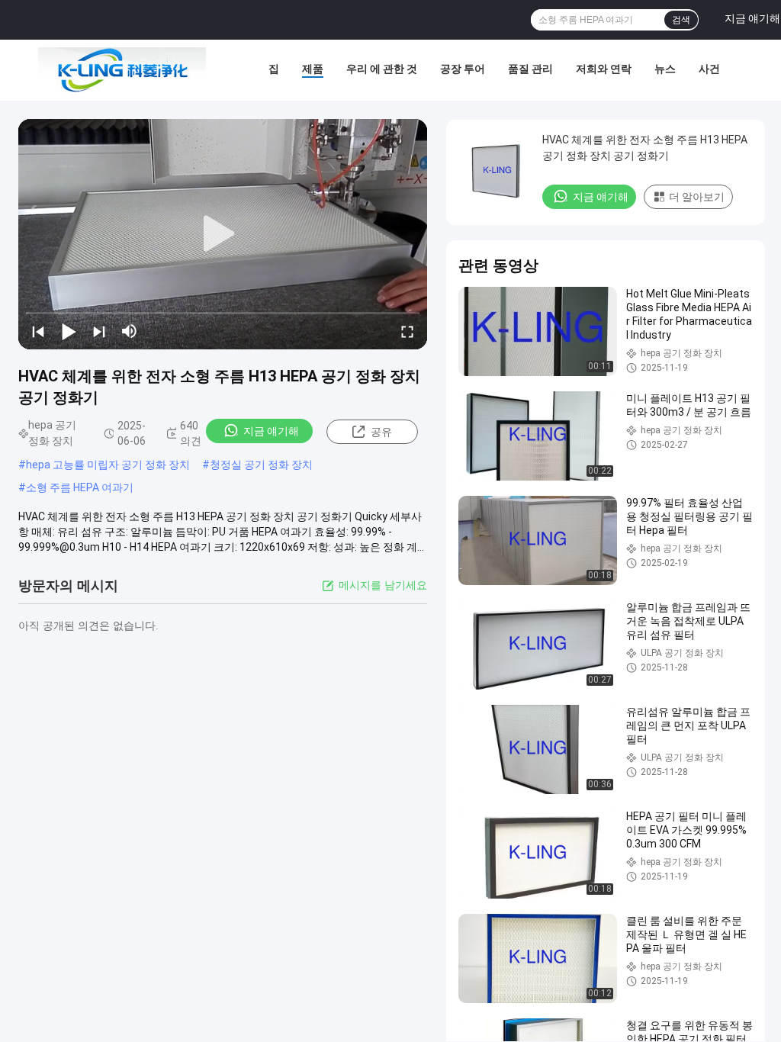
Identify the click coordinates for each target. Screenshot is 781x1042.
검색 (681, 19)
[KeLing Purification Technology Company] (122, 70)
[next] (99, 331)
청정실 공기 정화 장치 (261, 464)
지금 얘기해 (271, 431)
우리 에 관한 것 (381, 69)
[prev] (38, 331)
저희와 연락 (604, 69)
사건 (709, 69)
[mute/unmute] (129, 331)
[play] (223, 234)
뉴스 (665, 69)
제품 (312, 69)
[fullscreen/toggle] (407, 331)
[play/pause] (68, 331)
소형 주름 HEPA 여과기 (79, 487)
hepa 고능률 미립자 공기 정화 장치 (108, 464)
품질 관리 (530, 69)
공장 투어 (462, 69)
